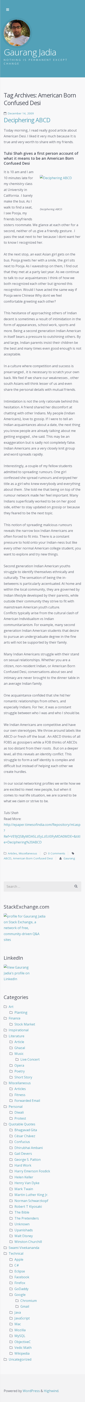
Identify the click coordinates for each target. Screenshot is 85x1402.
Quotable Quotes (22, 1124)
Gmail (24, 1306)
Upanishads (23, 1230)
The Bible (21, 1212)
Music (19, 1053)
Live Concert (30, 1059)
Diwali (19, 1112)
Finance (14, 1018)
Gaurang (69, 858)
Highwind (51, 1391)
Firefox (19, 1283)
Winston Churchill (28, 1241)
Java (17, 1312)
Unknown (22, 1224)
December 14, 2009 (21, 113)
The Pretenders (26, 1218)
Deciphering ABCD (27, 120)
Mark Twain (23, 1189)
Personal (15, 1106)
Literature (16, 1036)
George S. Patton (27, 1159)
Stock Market (24, 1024)
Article (19, 1042)
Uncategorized (20, 1359)
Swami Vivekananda (24, 1247)
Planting (20, 1012)
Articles (12, 853)
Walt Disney (23, 1236)
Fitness (19, 1095)
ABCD (7, 858)
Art (11, 1006)
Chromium (28, 1300)
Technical (16, 1253)
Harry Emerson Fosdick (32, 1171)
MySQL (19, 1336)
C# (16, 1265)
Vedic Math (23, 1347)
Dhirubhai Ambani (28, 1147)
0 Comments (56, 853)
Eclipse (19, 1271)
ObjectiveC (22, 1342)
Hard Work (22, 1165)
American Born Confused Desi (33, 858)
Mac (17, 1324)
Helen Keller (23, 1177)
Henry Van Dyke (26, 1183)
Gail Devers (23, 1153)
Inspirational (18, 1030)
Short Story (23, 1077)
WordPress (31, 1391)
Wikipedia (22, 1353)
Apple (18, 1259)
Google (20, 1294)
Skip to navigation (8, 10)
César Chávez (24, 1136)
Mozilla (20, 1330)
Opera (19, 1065)
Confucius (22, 1141)
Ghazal (19, 1048)
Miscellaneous (28, 853)
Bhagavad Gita (25, 1130)
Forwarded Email (27, 1100)
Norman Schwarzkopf (31, 1200)
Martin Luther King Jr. (31, 1194)
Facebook (21, 1277)
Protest (20, 1118)
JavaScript (22, 1318)
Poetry (19, 1071)
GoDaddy (21, 1289)
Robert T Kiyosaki (28, 1206)
